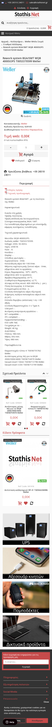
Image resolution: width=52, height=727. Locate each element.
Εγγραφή (26, 666)
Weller (24, 123)
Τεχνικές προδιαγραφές (18, 193)
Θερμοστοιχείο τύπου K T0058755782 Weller (38, 408)
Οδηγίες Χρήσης (15, 190)
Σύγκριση (36, 160)
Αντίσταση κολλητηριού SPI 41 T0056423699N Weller (26, 491)
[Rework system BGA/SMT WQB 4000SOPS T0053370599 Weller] (26, 90)
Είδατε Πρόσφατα (14, 432)
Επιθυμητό (20, 160)
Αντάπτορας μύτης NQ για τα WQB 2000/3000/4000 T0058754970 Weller (14, 409)
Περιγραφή (26, 183)
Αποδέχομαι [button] (37, 721)
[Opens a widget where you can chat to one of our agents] (10, 722)
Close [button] (46, 702)
